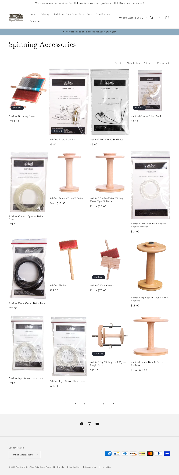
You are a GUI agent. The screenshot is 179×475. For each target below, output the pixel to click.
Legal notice (105, 467)
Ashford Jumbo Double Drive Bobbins (147, 364)
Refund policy (73, 467)
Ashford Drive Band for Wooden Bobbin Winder (148, 225)
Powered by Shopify (55, 467)
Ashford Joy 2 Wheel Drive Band (67, 381)
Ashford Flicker (58, 285)
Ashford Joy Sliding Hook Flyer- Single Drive (108, 364)
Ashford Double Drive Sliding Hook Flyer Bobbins (106, 200)
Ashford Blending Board (22, 116)
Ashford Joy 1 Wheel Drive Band (26, 378)
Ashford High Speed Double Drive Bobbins (150, 299)
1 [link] (66, 403)
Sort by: (119, 63)
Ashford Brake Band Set (62, 139)
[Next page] (113, 403)
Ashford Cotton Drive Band (146, 116)
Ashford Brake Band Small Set (106, 139)
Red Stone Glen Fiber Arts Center (30, 467)
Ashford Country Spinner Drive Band (26, 218)
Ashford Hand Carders (102, 285)
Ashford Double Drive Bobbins (66, 198)
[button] (152, 17)
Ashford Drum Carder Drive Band (27, 303)
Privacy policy (89, 467)
